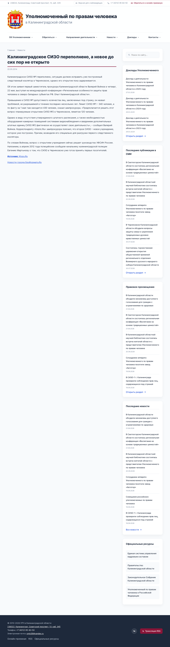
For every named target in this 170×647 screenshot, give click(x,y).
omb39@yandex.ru (35, 633)
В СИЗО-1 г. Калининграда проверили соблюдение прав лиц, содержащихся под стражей (142, 380)
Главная (11, 50)
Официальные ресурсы (47, 638)
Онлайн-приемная (16, 638)
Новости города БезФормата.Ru (24, 162)
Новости (21, 50)
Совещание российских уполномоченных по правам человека (139, 500)
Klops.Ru (17, 156)
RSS (30, 638)
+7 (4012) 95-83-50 (25, 630)
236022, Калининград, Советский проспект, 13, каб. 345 (33, 626)
